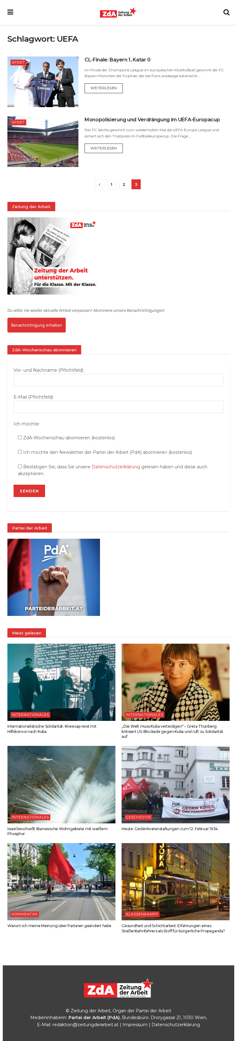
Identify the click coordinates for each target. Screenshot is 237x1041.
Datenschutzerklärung (116, 467)
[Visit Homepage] (118, 12)
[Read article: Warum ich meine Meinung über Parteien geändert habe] (61, 881)
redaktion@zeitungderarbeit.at (85, 1024)
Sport (18, 62)
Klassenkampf (142, 914)
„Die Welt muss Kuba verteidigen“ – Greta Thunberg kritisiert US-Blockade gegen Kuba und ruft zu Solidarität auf (172, 731)
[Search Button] (226, 12)
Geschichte (138, 817)
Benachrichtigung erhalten (36, 325)
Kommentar (25, 914)
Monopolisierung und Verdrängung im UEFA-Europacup (152, 120)
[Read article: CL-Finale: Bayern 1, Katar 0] (42, 81)
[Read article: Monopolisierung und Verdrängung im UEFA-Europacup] (42, 141)
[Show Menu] (10, 12)
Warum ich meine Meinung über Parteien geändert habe (59, 925)
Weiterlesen (106, 88)
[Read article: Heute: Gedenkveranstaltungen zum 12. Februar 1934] (176, 784)
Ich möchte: (27, 424)
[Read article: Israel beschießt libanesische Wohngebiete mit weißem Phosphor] (61, 784)
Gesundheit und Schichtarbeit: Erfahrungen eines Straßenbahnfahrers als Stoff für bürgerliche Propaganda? (173, 928)
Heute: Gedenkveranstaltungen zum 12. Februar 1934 (170, 828)
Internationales (30, 715)
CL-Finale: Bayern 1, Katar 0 (118, 60)
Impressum (135, 1024)
